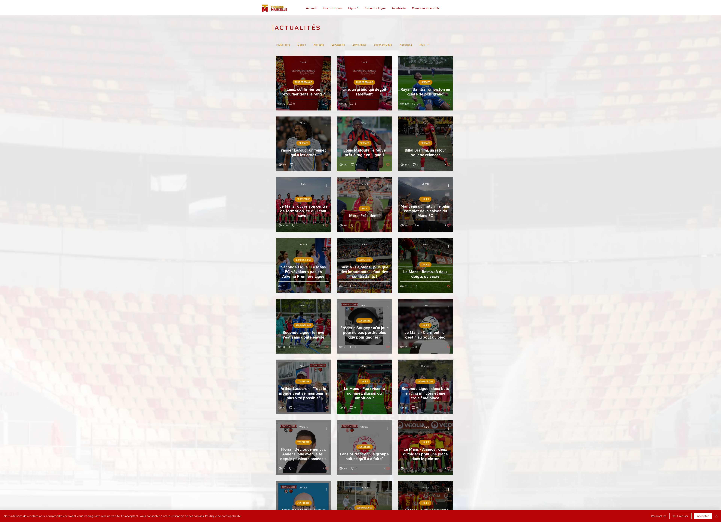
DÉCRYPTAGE (303, 199)
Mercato (319, 44)
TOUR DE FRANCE (303, 82)
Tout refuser (680, 516)
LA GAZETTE (364, 259)
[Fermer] (716, 516)
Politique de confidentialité (223, 516)
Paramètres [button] (658, 516)
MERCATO (425, 82)
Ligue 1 (301, 44)
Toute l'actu (283, 44)
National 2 (406, 44)
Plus (422, 44)
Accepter (703, 516)
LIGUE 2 (425, 199)
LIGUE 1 (364, 208)
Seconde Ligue (383, 44)
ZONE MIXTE (364, 320)
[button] (332, 8)
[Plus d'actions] (328, 64)
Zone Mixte (359, 44)
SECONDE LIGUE (303, 259)
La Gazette (338, 44)
